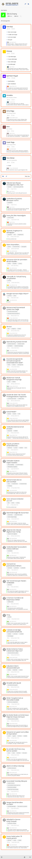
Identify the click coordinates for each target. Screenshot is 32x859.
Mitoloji (9, 51)
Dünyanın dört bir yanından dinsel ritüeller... (16, 261)
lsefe (12, 4)
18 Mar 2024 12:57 (13, 706)
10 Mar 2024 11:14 (15, 738)
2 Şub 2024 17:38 (15, 219)
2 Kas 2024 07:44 (13, 285)
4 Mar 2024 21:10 (12, 811)
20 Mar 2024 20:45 (13, 689)
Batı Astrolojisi (12, 32)
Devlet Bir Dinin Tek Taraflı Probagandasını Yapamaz (16, 396)
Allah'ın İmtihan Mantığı (15, 766)
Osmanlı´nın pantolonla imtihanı (13, 565)
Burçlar (10, 39)
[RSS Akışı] (21, 16)
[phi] (8, 133)
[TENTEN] (8, 191)
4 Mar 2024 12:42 (13, 828)
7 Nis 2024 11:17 (14, 570)
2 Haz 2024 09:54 (13, 369)
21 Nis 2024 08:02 (13, 538)
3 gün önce (11, 67)
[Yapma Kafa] (8, 67)
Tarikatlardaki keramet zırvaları (15, 428)
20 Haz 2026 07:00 (13, 117)
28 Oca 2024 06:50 (15, 400)
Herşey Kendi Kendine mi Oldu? (14, 803)
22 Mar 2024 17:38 (15, 638)
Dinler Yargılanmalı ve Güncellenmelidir (14, 699)
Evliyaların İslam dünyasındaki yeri (13, 667)
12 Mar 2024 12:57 (13, 772)
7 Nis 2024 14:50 (15, 553)
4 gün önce (13, 189)
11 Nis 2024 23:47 (12, 555)
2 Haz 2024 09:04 (15, 366)
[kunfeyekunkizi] (8, 42)
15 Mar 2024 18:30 (15, 432)
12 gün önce (12, 133)
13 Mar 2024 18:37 (13, 740)
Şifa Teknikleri (12, 84)
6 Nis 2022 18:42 (14, 265)
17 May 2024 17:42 (13, 435)
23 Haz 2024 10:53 (15, 330)
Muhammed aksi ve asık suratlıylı (14, 481)
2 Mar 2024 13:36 (15, 842)
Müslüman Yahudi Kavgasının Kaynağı (13, 379)
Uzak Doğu (10, 142)
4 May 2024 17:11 (12, 471)
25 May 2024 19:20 (13, 403)
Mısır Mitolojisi (12, 62)
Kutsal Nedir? (11, 412)
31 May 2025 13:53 (15, 236)
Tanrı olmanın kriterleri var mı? (14, 500)
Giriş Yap (27, 176)
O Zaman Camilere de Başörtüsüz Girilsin (14, 599)
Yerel (9, 165)
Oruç (8, 615)
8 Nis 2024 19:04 (12, 606)
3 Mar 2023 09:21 (15, 348)
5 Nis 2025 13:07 (12, 42)
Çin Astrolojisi (12, 37)
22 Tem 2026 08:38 (13, 168)
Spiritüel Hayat (12, 76)
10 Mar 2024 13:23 (15, 755)
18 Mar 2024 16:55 (15, 687)
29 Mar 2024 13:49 (13, 657)
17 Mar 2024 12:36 (15, 704)
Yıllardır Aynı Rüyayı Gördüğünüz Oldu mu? (14, 184)
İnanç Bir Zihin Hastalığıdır (16, 215)
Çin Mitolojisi (11, 64)
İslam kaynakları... (13, 244)
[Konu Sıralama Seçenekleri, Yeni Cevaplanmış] (6, 176)
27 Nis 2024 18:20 (13, 490)
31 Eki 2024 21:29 (14, 297)
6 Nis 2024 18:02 (14, 586)
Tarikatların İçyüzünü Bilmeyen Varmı (14, 200)
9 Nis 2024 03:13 (12, 589)
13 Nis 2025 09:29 (13, 251)
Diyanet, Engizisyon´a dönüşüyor (14, 232)
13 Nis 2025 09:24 (13, 268)
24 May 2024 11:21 (15, 415)
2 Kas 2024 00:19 (13, 300)
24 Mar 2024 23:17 (13, 674)
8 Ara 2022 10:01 (15, 519)
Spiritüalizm (11, 81)
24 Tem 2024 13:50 (13, 318)
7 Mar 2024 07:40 (13, 794)
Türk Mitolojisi (12, 56)
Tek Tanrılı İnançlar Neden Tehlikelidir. (16, 582)
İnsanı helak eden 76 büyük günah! (14, 837)
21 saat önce (12, 102)
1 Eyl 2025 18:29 (12, 149)
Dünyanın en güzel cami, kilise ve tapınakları (17, 733)
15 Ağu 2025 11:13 (12, 86)
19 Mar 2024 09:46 (15, 655)
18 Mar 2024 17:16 (15, 315)
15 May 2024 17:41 (13, 452)
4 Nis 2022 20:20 (15, 619)
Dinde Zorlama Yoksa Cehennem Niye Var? (14, 650)
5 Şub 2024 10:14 (14, 791)
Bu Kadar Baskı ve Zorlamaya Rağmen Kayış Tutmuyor (17, 716)
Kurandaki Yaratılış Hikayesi (16, 781)
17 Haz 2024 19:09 (13, 350)
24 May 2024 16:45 (13, 418)
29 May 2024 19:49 (13, 386)
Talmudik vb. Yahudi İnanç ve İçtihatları (16, 278)
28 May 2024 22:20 (15, 383)
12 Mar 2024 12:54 (15, 770)
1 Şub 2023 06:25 (15, 468)
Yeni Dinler (10, 158)
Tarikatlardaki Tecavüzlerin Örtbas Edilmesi (16, 548)
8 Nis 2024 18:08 (14, 603)
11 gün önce (13, 204)
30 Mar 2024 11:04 (13, 640)
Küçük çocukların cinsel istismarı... (12, 445)
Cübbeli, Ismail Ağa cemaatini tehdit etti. (14, 631)
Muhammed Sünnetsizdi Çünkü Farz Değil (15, 308)
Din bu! (9, 326)
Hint (8, 127)
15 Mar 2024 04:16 (15, 721)
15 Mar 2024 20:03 (13, 723)
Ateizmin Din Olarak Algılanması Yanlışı (13, 531)
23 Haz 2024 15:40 (13, 333)
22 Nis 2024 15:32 (13, 521)
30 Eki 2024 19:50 (15, 282)
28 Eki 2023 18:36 (15, 248)
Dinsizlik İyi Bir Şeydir (13, 683)
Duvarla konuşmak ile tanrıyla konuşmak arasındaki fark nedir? (14, 361)
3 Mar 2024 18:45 (13, 845)
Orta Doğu (10, 111)
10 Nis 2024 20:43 (13, 572)
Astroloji (9, 26)
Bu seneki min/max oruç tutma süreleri (15, 750)
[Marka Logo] (3, 3)
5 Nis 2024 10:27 (12, 621)
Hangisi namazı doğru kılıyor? (17, 294)
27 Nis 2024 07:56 (15, 488)
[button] (1, 857)
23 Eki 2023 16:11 (14, 449)
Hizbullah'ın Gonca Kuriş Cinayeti (13, 820)
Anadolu (9, 95)
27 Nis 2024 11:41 (14, 505)
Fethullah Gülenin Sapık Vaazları (12, 462)
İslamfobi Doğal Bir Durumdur (17, 513)
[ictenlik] (4, 277)
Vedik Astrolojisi (12, 34)
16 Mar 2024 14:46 (15, 672)
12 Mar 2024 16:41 (13, 757)
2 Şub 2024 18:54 (15, 808)
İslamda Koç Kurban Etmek (16, 342)
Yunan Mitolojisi (12, 59)
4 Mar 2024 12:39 (15, 825)
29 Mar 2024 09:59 (15, 536)
